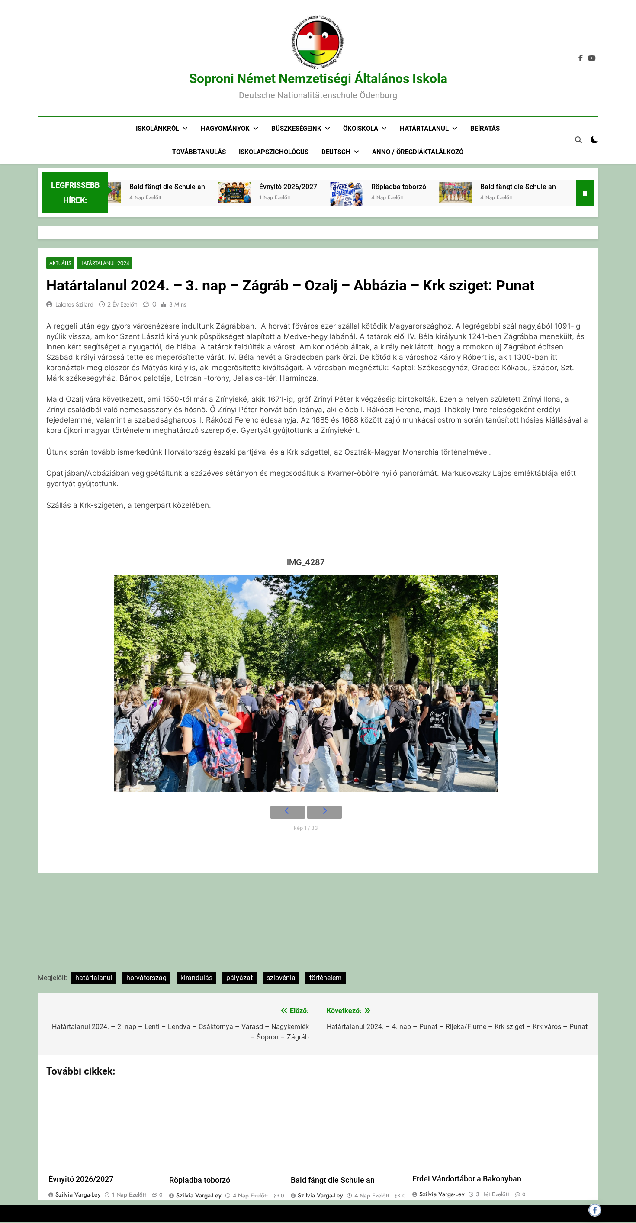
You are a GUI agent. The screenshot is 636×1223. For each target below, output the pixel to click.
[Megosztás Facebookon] (594, 1210)
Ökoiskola (360, 128)
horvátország (146, 978)
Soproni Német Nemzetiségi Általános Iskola (318, 78)
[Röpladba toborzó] (319, 204)
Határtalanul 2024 (104, 263)
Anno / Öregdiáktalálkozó (417, 152)
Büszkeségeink (296, 128)
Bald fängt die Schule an (140, 187)
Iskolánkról (157, 128)
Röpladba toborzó (371, 187)
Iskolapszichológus (273, 152)
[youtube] (591, 58)
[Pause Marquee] (585, 193)
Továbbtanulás (199, 152)
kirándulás (196, 978)
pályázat (239, 978)
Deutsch (335, 152)
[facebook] (580, 58)
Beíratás (485, 128)
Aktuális (60, 263)
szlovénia (281, 978)
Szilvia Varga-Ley (78, 1194)
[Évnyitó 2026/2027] (207, 192)
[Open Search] (578, 139)
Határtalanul (424, 128)
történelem (325, 978)
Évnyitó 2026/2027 (261, 187)
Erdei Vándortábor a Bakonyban (466, 1179)
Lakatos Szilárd (74, 304)
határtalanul (93, 978)
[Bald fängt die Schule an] (428, 192)
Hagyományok (225, 128)
